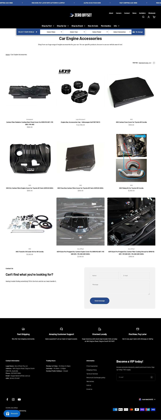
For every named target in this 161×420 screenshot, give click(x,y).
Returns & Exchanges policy (96, 377)
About (111, 13)
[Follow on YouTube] (19, 399)
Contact (127, 13)
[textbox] (51, 32)
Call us (89, 385)
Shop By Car (61, 26)
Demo (134, 13)
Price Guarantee (92, 366)
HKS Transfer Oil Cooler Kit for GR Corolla (29, 252)
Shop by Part (47, 26)
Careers (118, 13)
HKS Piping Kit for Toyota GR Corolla (131, 188)
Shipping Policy (92, 370)
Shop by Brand (77, 26)
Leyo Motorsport (80, 119)
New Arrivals (93, 26)
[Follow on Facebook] (7, 399)
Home (8, 54)
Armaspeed (29, 119)
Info (115, 26)
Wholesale (151, 13)
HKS (131, 119)
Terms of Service (92, 374)
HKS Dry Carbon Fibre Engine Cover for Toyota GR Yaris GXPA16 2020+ (29, 188)
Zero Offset (80, 249)
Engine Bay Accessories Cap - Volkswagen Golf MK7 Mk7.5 (80, 122)
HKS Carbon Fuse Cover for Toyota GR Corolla (131, 122)
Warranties (90, 381)
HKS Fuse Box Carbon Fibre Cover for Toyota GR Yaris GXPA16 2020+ (80, 188)
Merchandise (106, 26)
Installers (142, 13)
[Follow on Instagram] (13, 399)
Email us (89, 389)
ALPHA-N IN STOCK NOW (88, 3)
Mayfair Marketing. (20, 411)
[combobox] (51, 32)
